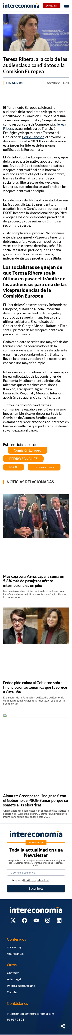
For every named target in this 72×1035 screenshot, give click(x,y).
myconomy (14, 947)
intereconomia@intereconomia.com (30, 1013)
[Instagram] (47, 920)
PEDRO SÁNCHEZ (23, 459)
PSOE (13, 467)
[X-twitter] (13, 920)
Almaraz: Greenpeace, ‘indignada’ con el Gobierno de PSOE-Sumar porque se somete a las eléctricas (35, 800)
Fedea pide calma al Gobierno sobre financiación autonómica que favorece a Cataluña (35, 687)
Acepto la (30, 880)
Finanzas (14, 83)
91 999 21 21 (15, 1019)
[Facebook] (24, 920)
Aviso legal (14, 979)
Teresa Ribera (44, 467)
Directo (51, 5)
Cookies (12, 992)
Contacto (13, 972)
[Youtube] (36, 920)
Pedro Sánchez (33, 137)
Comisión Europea (27, 450)
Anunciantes (15, 953)
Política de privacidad (21, 985)
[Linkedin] (59, 920)
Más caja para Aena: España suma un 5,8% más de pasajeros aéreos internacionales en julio (33, 581)
